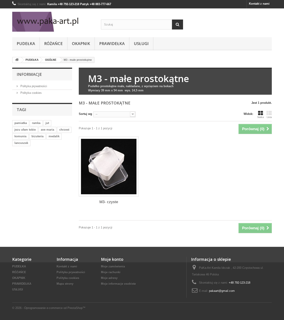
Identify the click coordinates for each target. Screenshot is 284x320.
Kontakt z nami (259, 3)
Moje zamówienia (113, 266)
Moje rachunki (110, 272)
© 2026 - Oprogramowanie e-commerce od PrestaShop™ (48, 308)
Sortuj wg (85, 114)
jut (47, 123)
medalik (54, 136)
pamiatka (20, 123)
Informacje (29, 74)
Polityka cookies (31, 92)
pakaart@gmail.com (222, 291)
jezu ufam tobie (25, 129)
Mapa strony (65, 283)
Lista (269, 117)
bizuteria (37, 136)
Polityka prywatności (33, 86)
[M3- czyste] (108, 166)
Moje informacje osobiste (118, 283)
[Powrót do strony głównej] (17, 60)
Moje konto (112, 259)
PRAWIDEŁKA (112, 43)
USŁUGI (141, 43)
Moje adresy (109, 278)
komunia (20, 136)
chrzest (64, 129)
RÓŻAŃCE (53, 43)
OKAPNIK (81, 43)
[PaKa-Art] (53, 22)
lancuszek (21, 143)
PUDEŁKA (26, 43)
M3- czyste (108, 202)
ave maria (47, 129)
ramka (36, 123)
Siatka (260, 117)
